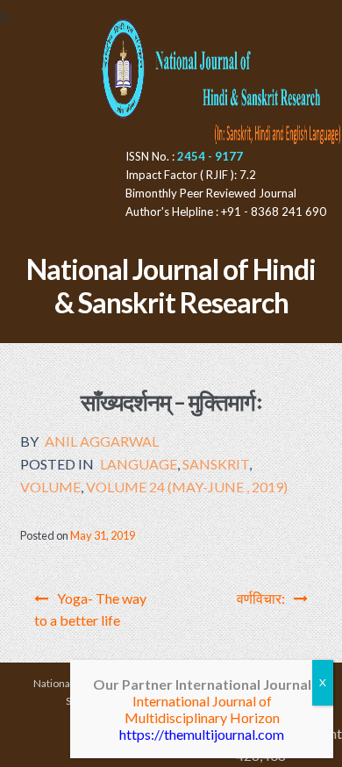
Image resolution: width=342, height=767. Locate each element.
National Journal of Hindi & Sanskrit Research (171, 286)
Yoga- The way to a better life (90, 609)
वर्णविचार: (261, 598)
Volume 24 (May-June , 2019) (187, 486)
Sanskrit (215, 463)
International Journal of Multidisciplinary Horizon (202, 709)
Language (138, 463)
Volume (50, 486)
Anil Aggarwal (102, 441)
